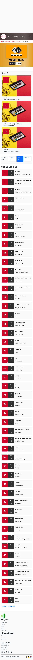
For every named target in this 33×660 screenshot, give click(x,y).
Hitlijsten (7, 42)
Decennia (4, 622)
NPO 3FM (12, 63)
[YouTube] (11, 652)
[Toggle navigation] (29, 36)
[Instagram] (7, 652)
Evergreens (4, 630)
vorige (4, 606)
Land (2, 628)
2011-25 (19, 159)
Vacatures (4, 638)
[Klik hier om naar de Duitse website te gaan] (29, 657)
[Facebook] (2, 652)
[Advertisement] (16, 16)
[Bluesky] (4, 652)
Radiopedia (4, 647)
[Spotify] (9, 652)
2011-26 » (26, 159)
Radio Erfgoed (10, 657)
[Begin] (2, 42)
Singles (19, 63)
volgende (11, 606)
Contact (3, 640)
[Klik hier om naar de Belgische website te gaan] (27, 657)
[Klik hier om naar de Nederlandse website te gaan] (31, 657)
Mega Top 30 (16, 42)
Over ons (3, 636)
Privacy (16, 657)
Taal (2, 626)
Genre (3, 624)
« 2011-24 (12, 159)
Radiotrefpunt (5, 645)
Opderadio (4, 649)
